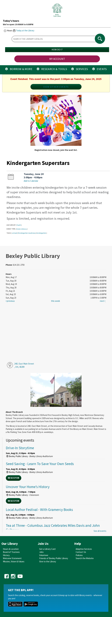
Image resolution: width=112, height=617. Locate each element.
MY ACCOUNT (57, 59)
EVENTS (101, 69)
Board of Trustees (11, 552)
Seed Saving (40, 463)
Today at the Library (25, 30)
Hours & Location (11, 549)
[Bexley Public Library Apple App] (15, 603)
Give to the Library (47, 561)
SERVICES (81, 69)
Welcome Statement (12, 558)
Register (13, 478)
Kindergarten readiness (26, 233)
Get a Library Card (47, 549)
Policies (79, 555)
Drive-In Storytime (20, 448)
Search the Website (85, 558)
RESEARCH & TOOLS (53, 69)
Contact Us (81, 552)
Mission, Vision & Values (13, 561)
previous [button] (10, 301)
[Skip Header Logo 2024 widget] (57, 11)
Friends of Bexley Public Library (53, 558)
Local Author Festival (39, 509)
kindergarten (41, 233)
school (14, 233)
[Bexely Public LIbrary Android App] (30, 603)
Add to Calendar (31, 180)
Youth (19, 225)
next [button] (102, 301)
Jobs (41, 552)
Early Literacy (22, 229)
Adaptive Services (84, 549)
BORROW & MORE (20, 69)
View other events (56, 86)
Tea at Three (53, 527)
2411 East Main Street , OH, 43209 (24, 365)
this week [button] (55, 301)
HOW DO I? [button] (57, 49)
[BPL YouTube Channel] (20, 575)
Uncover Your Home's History (28, 486)
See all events (100, 531)
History (6, 555)
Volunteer (43, 555)
